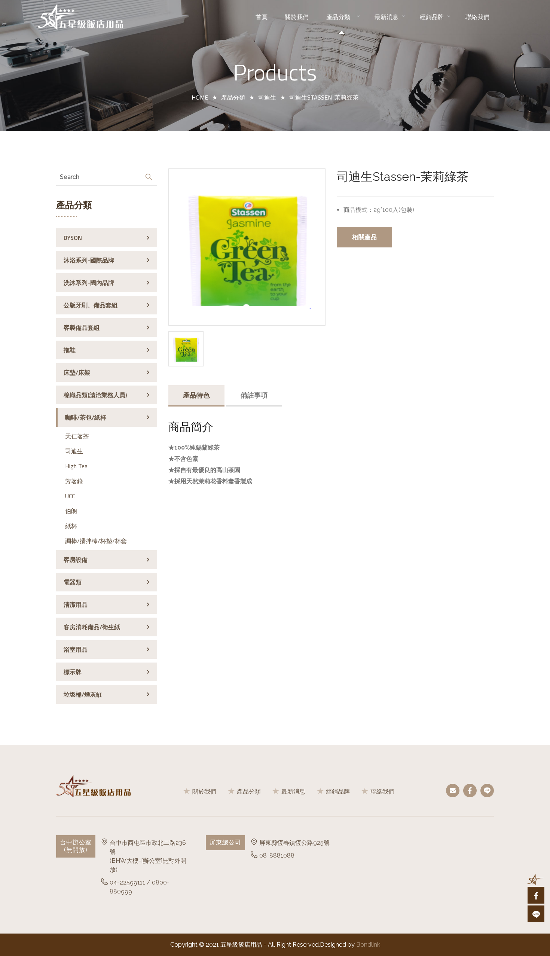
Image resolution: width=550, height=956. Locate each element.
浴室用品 (76, 649)
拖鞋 (70, 349)
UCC (70, 495)
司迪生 (267, 97)
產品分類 (233, 97)
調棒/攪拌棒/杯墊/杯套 (96, 540)
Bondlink (368, 944)
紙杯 (71, 525)
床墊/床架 (77, 372)
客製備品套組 (82, 327)
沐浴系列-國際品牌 (89, 260)
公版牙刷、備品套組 (90, 305)
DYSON (73, 237)
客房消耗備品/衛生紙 (92, 626)
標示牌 (73, 671)
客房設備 (76, 559)
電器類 (73, 582)
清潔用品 (76, 604)
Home (200, 97)
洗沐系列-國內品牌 (89, 282)
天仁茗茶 (77, 436)
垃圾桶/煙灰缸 (83, 694)
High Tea (76, 466)
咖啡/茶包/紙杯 (85, 417)
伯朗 (71, 510)
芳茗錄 (74, 481)
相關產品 (364, 236)
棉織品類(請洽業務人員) (95, 394)
